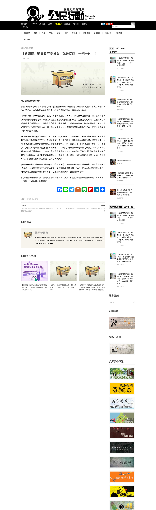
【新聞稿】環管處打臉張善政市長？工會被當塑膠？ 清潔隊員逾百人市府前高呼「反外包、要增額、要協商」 (92, 287)
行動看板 (84, 24)
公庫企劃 (108, 33)
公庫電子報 (128, 207)
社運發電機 (86, 33)
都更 (66, 33)
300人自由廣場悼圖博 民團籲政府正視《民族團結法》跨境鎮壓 (125, 192)
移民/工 (74, 33)
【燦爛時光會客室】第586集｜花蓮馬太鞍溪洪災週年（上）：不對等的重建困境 (125, 61)
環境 (35, 33)
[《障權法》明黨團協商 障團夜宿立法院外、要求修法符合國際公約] (113, 175)
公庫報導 (27, 33)
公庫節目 (97, 33)
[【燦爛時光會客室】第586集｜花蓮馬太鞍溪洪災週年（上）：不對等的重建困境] (113, 60)
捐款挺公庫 (58, 24)
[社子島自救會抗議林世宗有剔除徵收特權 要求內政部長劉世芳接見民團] (113, 101)
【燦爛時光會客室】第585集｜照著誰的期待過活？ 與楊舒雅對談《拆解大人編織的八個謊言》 (125, 82)
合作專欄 (119, 33)
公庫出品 (25, 27)
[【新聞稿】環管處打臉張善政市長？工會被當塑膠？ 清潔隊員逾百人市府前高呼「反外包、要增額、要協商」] (92, 271)
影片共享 (42, 24)
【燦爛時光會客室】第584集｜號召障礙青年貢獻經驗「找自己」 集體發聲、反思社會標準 (125, 122)
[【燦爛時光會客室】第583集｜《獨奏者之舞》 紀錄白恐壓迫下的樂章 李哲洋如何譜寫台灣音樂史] (113, 140)
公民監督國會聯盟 (31, 199)
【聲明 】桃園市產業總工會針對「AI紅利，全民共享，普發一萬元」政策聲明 (63, 287)
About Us (33, 24)
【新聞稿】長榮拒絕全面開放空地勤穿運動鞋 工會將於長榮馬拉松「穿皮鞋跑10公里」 (34, 287)
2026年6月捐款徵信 (124, 160)
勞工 (51, 33)
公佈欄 (50, 24)
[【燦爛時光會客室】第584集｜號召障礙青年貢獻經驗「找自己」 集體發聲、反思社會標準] (113, 121)
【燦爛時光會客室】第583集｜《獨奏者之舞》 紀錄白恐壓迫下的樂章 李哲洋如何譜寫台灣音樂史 (125, 143)
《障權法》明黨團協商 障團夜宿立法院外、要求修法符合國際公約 (125, 175)
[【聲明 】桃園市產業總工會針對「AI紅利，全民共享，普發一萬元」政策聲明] (63, 271)
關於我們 (24, 24)
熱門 (117, 48)
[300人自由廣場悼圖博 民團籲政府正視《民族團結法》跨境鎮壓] (113, 192)
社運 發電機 (41, 232)
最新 (111, 48)
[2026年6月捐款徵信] (113, 162)
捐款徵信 (67, 24)
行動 (123, 48)
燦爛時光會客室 (116, 207)
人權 (43, 33)
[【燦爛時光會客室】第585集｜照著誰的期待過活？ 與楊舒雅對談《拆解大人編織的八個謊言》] (113, 79)
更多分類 (27, 39)
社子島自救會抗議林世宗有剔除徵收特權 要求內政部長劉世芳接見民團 (125, 103)
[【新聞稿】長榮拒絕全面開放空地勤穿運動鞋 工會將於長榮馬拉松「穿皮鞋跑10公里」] (34, 271)
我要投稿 (75, 24)
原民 (58, 33)
